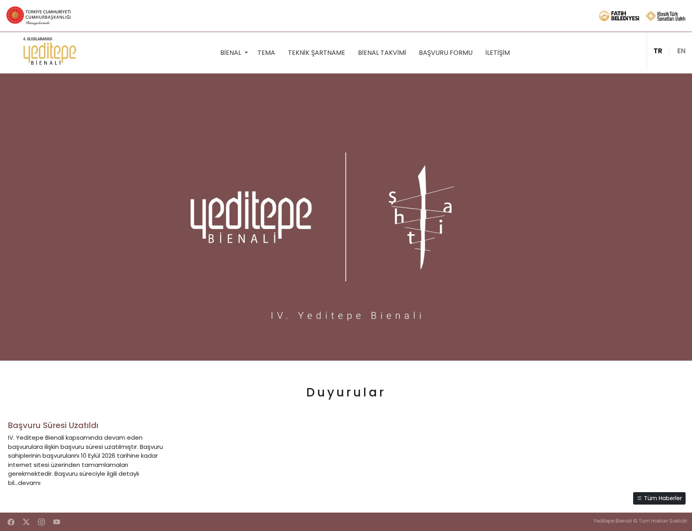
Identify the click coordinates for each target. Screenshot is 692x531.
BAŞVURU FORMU (446, 52)
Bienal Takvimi (382, 52)
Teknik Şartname (316, 52)
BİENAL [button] (231, 52)
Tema (266, 52)
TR (658, 51)
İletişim (497, 52)
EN (681, 51)
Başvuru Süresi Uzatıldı (53, 425)
